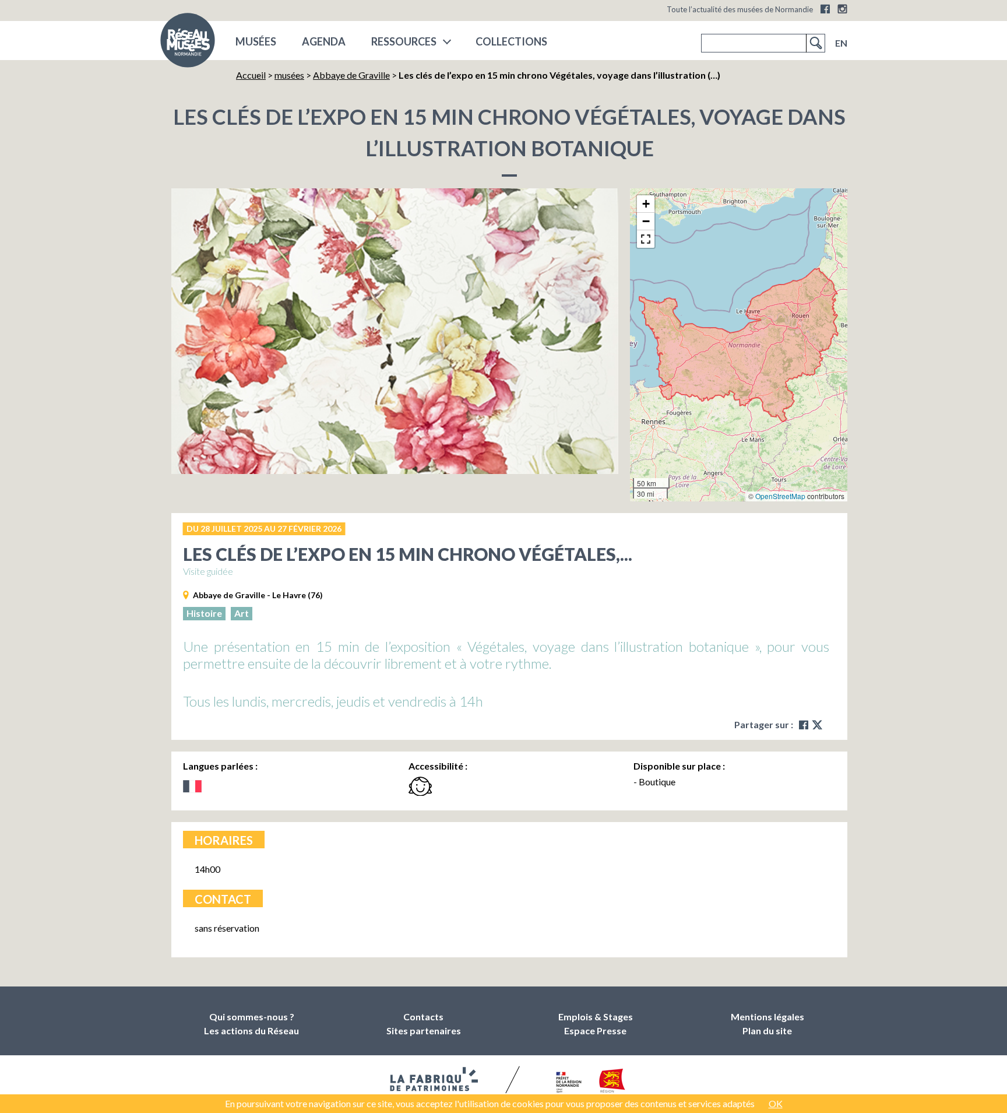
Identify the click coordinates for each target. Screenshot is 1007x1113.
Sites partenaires (423, 1030)
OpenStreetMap (780, 496)
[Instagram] (842, 8)
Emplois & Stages (595, 1016)
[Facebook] (825, 8)
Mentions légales (767, 1016)
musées (255, 41)
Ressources (403, 41)
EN (841, 42)
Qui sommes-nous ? (251, 1016)
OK (776, 1103)
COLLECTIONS (511, 41)
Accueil (251, 74)
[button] (645, 204)
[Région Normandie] (612, 1083)
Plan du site (767, 1030)
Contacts (423, 1016)
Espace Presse (595, 1030)
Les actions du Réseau (251, 1030)
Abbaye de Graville (351, 74)
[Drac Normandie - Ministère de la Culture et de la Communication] (567, 1083)
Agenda (324, 41)
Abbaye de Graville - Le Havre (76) (258, 595)
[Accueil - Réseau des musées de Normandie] (188, 43)
